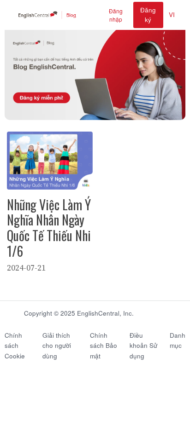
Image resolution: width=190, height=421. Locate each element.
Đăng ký (148, 14)
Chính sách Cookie (15, 346)
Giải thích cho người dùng (56, 346)
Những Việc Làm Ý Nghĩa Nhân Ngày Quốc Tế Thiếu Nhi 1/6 (49, 227)
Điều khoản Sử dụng (143, 346)
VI (172, 14)
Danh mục (177, 340)
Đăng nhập (116, 15)
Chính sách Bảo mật (103, 346)
